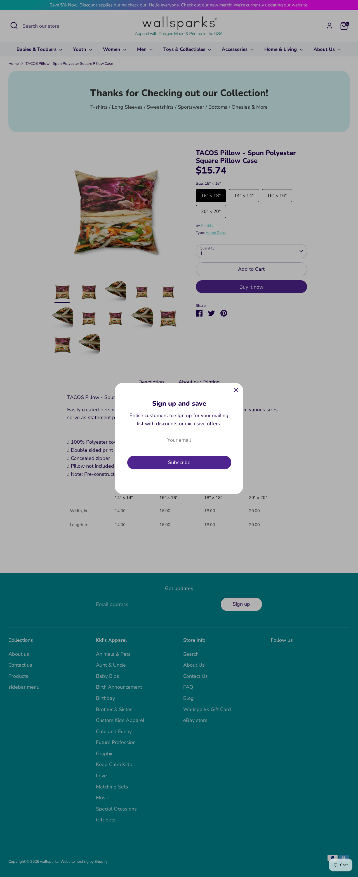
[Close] (236, 390)
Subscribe (179, 462)
